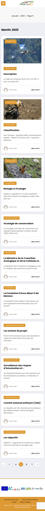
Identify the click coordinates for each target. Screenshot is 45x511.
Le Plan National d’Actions (30, 500)
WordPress (28, 505)
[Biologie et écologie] (22, 168)
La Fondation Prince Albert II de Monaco (21, 294)
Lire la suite (35, 90)
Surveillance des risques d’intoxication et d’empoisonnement (17, 367)
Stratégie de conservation (18, 223)
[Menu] (3, 3)
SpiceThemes (26, 507)
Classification (11, 130)
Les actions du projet (15, 330)
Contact (14, 502)
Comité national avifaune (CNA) (22, 402)
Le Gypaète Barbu (10, 68)
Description (10, 74)
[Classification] (22, 109)
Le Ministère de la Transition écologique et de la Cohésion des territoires (22, 260)
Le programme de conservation (14, 325)
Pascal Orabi (13, 90)
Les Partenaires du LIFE (11, 500)
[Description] (22, 51)
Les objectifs (11, 437)
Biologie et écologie (15, 188)
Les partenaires (9, 252)
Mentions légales (25, 502)
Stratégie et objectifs (11, 218)
